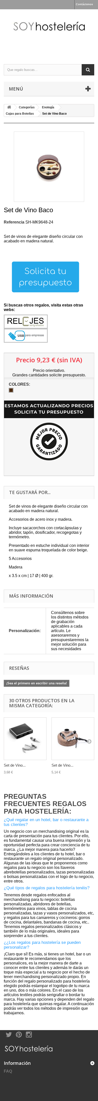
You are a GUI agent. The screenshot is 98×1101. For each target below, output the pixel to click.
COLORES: (20, 384)
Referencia (14, 222)
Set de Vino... (15, 765)
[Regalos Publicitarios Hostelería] (49, 32)
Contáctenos (84, 4)
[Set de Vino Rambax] (25, 738)
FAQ (8, 1071)
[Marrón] (11, 390)
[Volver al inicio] (9, 107)
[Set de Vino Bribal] (73, 738)
